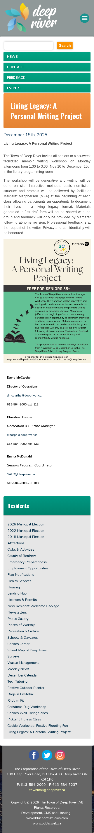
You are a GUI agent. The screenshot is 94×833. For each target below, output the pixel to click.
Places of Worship (21, 625)
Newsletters (17, 612)
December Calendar (22, 675)
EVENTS (14, 88)
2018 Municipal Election (25, 536)
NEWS (12, 56)
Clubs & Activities (20, 549)
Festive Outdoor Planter (25, 687)
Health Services (19, 581)
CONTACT (15, 67)
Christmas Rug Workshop (26, 706)
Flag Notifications (20, 574)
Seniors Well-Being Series (27, 713)
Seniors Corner (18, 644)
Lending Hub (17, 593)
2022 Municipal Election (25, 530)
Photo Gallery (17, 618)
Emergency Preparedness (27, 562)
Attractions (15, 543)
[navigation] (42, 18)
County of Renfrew (21, 555)
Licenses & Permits (22, 599)
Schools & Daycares (22, 637)
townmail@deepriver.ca (47, 790)
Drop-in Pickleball (21, 694)
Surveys (13, 656)
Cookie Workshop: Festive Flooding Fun (37, 725)
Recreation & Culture (23, 631)
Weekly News (18, 669)
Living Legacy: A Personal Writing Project (39, 732)
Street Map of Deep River (27, 650)
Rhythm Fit (15, 700)
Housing (13, 587)
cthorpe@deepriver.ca (22, 434)
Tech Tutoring (17, 681)
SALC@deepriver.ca (21, 474)
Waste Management (23, 662)
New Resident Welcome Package (33, 606)
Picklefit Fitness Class (24, 719)
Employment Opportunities (28, 568)
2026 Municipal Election (25, 524)
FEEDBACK (16, 77)
